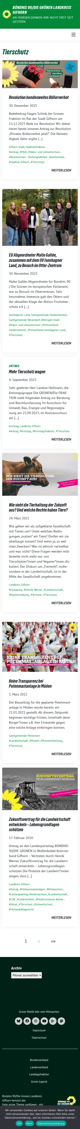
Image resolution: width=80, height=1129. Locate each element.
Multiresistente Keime (50, 899)
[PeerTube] (53, 1021)
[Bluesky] (18, 1021)
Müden (35, 740)
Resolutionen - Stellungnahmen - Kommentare (37, 157)
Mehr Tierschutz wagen (27, 371)
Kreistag (14, 426)
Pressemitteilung (52, 740)
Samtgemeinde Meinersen (24, 735)
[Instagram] (35, 1021)
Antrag (14, 152)
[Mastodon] (61, 1021)
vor (53, 941)
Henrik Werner (33, 590)
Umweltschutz (44, 904)
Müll (24, 152)
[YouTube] (44, 1021)
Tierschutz (38, 162)
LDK (12, 899)
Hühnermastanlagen (33, 889)
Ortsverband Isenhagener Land (47, 330)
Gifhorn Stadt (17, 147)
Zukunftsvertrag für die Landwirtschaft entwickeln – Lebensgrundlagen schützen (39, 824)
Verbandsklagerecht (22, 909)
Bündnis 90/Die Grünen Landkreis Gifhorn (42, 10)
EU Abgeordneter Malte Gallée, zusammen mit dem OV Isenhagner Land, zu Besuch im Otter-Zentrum (36, 260)
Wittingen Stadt (50, 320)
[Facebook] (27, 1021)
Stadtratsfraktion (35, 147)
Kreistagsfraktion (44, 431)
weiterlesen (61, 170)
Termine (37, 595)
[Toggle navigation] (73, 34)
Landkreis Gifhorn (30, 426)
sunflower (31, 1104)
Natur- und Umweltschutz (45, 152)
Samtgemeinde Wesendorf (24, 320)
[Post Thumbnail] (40, 74)
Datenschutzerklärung (51, 1123)
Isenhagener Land (19, 315)
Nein (29, 1123)
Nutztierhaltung (19, 595)
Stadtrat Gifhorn (19, 162)
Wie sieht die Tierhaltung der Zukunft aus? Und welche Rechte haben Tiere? (38, 507)
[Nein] (75, 1117)
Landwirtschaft (54, 590)
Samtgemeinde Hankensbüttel (49, 315)
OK (19, 1123)
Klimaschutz (55, 889)
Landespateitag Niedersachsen (28, 894)
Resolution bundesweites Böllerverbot (39, 97)
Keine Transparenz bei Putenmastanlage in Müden (30, 684)
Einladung (16, 590)
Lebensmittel (26, 899)
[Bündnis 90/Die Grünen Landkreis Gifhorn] (6, 14)
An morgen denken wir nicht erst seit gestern (43, 19)
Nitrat (13, 904)
